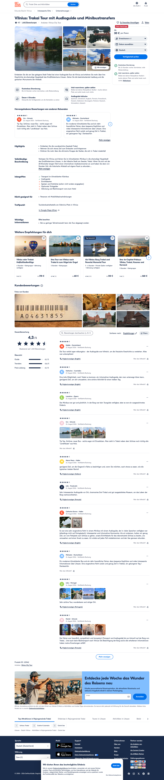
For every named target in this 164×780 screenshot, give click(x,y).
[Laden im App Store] (64, 754)
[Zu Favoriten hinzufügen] (44, 238)
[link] (30, 257)
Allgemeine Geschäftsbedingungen (87, 758)
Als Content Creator (137, 750)
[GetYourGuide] (18, 4)
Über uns (117, 744)
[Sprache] (137, 3)
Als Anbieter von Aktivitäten (136, 745)
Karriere (117, 748)
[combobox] (45, 4)
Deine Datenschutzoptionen (84, 755)
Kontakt (77, 744)
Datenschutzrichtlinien (36, 708)
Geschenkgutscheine (121, 758)
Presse (116, 755)
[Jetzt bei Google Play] (64, 746)
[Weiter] (110, 124)
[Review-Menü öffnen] (147, 346)
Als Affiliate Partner (137, 754)
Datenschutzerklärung (82, 751)
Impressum (78, 748)
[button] (26, 22)
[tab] (34, 719)
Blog (115, 751)
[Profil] (146, 3)
